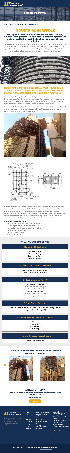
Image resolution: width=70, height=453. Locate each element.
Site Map (28, 428)
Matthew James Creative (46, 449)
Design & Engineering (43, 412)
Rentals (38, 424)
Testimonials (29, 421)
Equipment (39, 419)
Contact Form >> (35, 401)
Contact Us (29, 417)
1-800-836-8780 (58, 423)
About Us (28, 415)
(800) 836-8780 (35, 397)
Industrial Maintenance (31, 24)
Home (5, 24)
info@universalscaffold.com (61, 426)
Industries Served (15, 24)
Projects (28, 419)
